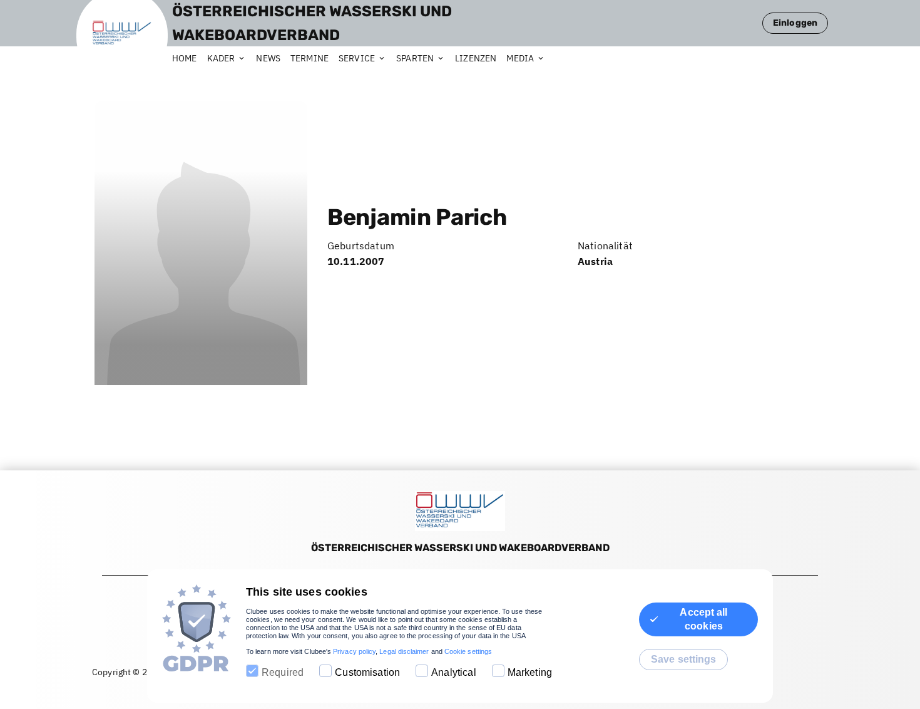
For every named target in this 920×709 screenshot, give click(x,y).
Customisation (367, 672)
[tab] (189, 58)
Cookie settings (468, 651)
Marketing (530, 672)
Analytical (453, 672)
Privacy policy (354, 651)
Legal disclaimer (404, 651)
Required (283, 672)
